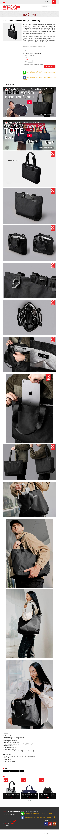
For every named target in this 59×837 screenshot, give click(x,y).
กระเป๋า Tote (5, 771)
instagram (54, 824)
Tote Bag (21, 771)
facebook (46, 824)
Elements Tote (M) (15, 771)
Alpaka (10, 771)
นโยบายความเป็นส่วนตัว (52, 833)
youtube (50, 824)
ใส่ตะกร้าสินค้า (49, 66)
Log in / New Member (46, 2)
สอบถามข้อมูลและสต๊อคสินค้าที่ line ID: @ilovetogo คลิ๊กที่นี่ (38, 814)
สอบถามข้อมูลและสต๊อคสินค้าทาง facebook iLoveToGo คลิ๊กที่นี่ (39, 817)
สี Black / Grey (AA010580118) (32, 53)
